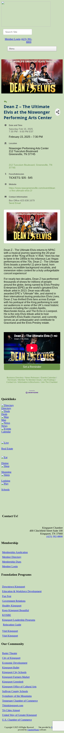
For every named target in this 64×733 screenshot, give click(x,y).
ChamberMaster (33, 730)
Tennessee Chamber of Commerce (20, 700)
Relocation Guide (12, 624)
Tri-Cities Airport (11, 710)
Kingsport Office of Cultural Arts (19, 686)
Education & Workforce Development (22, 591)
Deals (4, 414)
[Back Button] (5, 102)
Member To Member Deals (30, 380)
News (4, 425)
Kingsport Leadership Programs (18, 620)
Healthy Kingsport (11, 605)
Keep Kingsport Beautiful (15, 610)
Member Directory (11, 557)
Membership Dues (11, 561)
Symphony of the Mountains (17, 696)
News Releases (32, 377)
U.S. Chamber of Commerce (17, 719)
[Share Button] (57, 112)
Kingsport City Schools (14, 672)
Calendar (6, 431)
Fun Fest (6, 596)
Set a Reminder (32, 366)
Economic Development (14, 662)
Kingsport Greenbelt (12, 681)
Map (3, 420)
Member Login (12, 39)
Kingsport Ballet (10, 667)
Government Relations (13, 601)
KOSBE (6, 615)
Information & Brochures (28, 382)
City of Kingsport (11, 658)
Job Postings (49, 380)
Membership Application (15, 552)
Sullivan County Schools (15, 691)
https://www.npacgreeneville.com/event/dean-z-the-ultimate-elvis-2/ (32, 189)
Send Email (15, 203)
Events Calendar (48, 377)
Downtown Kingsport (13, 586)
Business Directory (15, 377)
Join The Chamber (49, 382)
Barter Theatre (9, 653)
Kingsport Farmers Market (16, 677)
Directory (6, 408)
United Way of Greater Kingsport (19, 715)
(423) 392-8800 (26, 40)
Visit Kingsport (10, 631)
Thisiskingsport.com (12, 705)
